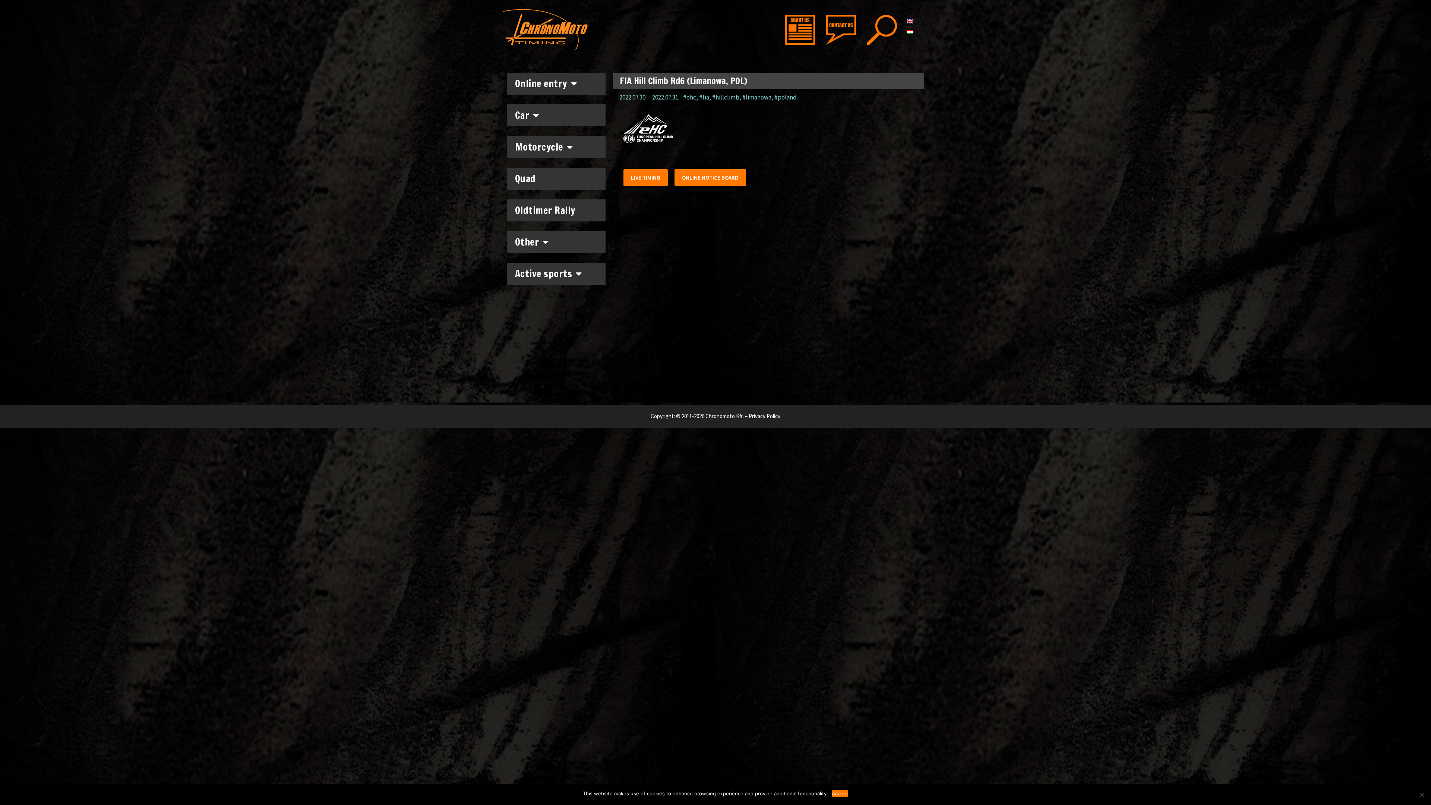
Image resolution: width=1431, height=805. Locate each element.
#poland (785, 97)
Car (522, 115)
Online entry (541, 84)
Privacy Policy (764, 416)
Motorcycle (539, 147)
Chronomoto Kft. (724, 416)
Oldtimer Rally (545, 210)
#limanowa (756, 97)
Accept (840, 793)
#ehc (689, 97)
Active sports (543, 274)
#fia (704, 97)
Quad (525, 179)
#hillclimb (725, 97)
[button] (645, 177)
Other (527, 242)
